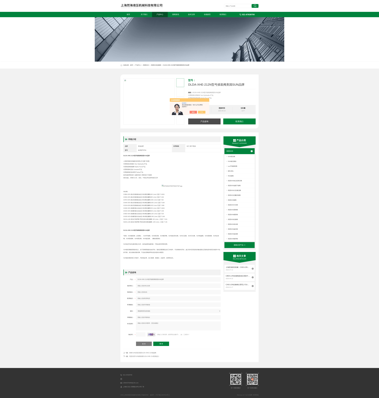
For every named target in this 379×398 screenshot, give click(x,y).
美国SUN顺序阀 (233, 239)
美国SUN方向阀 (233, 205)
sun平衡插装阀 (232, 166)
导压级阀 (231, 176)
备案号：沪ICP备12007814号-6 (160, 395)
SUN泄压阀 (231, 156)
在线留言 (207, 14)
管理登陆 (256, 395)
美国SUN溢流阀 (233, 234)
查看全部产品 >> (239, 245)
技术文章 (191, 14)
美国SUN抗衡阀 (156, 65)
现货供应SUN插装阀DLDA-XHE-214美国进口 (144, 356)
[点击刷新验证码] (151, 334)
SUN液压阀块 (232, 161)
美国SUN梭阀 (232, 200)
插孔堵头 (231, 171)
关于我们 (144, 14)
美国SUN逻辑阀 (233, 210)
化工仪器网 (248, 395)
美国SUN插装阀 (233, 214)
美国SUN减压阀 (233, 229)
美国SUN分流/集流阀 (234, 190)
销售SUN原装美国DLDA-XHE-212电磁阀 (142, 353)
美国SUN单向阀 (233, 224)
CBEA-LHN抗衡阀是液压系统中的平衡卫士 (238, 276)
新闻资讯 (175, 14)
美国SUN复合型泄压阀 (235, 180)
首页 (128, 14)
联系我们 (223, 14)
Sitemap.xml (241, 395)
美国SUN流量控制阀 (234, 195)
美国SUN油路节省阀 (234, 185)
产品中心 (160, 14)
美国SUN (146, 65)
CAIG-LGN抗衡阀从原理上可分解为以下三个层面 (238, 284)
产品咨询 (204, 121)
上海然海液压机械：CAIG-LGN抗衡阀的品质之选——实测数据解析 (238, 267)
